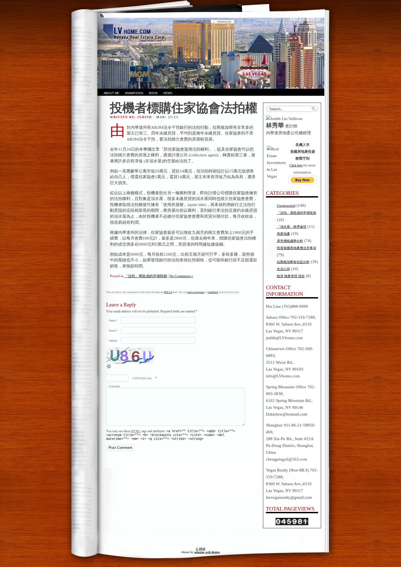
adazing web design (207, 552)
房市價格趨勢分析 (290, 241)
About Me (111, 93)
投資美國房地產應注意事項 (296, 248)
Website (113, 340)
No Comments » (181, 276)
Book (153, 93)
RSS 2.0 (168, 292)
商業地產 (283, 234)
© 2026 (200, 548)
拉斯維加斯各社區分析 (293, 262)
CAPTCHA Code (141, 378)
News (167, 93)
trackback (213, 292)
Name (113, 320)
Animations (134, 93)
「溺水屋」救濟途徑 (291, 227)
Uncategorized (286, 206)
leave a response (195, 292)
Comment (114, 386)
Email (113, 330)
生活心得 (283, 269)
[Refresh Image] (109, 368)
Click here (296, 165)
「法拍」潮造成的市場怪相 (145, 276)
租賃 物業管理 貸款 (291, 276)
